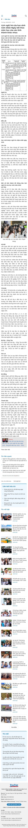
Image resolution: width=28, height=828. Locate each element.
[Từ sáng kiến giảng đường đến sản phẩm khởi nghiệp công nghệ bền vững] (6, 549)
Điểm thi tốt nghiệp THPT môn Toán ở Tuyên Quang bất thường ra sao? (20, 560)
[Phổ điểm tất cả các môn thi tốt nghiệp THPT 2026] (6, 581)
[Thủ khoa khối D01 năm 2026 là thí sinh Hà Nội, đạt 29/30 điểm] (6, 591)
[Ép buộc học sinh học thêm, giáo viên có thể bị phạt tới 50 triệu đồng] (6, 654)
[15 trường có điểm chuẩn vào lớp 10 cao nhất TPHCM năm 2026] (6, 613)
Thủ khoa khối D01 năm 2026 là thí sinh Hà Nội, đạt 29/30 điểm (19, 590)
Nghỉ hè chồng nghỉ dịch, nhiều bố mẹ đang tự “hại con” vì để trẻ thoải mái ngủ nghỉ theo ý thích (15, 460)
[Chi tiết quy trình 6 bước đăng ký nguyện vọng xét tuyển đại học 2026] (6, 571)
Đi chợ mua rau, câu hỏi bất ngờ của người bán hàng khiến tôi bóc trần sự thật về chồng (14, 738)
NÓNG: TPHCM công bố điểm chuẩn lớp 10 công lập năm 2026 (19, 622)
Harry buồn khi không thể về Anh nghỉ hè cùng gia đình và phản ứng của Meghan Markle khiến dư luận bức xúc (13, 466)
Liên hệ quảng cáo (14, 804)
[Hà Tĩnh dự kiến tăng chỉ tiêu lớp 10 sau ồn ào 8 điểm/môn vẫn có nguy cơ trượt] (6, 707)
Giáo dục (7, 19)
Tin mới (6, 734)
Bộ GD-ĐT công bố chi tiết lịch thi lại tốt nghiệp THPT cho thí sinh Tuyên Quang (20, 538)
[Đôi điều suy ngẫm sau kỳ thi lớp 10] (6, 686)
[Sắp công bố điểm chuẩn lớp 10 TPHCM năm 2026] (6, 633)
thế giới (12, 498)
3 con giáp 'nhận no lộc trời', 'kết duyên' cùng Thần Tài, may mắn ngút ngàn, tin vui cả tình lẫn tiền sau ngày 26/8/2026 (14, 776)
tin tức (11, 489)
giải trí (20, 503)
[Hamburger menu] (2, 16)
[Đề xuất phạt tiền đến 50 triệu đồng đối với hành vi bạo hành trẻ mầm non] (6, 676)
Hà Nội (3, 810)
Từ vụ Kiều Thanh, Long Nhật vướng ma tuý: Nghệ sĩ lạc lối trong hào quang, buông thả (14, 746)
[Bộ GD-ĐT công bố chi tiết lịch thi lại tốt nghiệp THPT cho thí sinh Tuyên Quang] (6, 539)
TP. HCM (3, 816)
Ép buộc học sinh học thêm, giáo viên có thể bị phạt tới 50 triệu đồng (19, 653)
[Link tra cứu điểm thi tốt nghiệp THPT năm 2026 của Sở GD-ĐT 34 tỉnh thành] (6, 601)
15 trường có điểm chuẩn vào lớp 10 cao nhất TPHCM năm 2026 (19, 612)
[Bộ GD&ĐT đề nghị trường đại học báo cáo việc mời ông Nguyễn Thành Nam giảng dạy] (6, 696)
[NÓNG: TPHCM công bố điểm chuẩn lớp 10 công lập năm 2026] (6, 623)
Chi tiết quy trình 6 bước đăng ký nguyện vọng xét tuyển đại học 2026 (19, 570)
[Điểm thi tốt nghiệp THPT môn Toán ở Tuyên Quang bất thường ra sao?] (6, 561)
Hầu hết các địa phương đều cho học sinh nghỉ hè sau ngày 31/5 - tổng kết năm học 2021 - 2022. (13, 443)
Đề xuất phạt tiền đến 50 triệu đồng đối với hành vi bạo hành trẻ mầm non (19, 675)
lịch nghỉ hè (17, 481)
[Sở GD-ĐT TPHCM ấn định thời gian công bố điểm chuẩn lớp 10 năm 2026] (6, 643)
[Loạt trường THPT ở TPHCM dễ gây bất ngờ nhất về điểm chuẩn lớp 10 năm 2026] (6, 664)
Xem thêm (14, 727)
